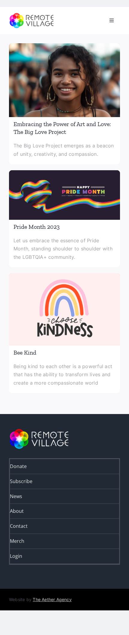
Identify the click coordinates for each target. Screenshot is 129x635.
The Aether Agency (52, 599)
